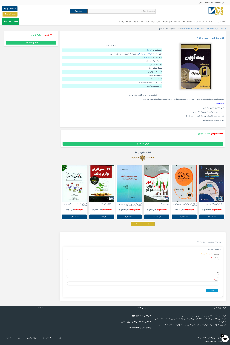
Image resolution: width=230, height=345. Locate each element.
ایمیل (216, 280)
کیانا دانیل (140, 53)
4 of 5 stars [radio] (204, 254)
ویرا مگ (59, 337)
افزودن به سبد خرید (142, 143)
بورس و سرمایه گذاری (153, 21)
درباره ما (18, 337)
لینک (184, 325)
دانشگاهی (210, 21)
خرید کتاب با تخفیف (211, 28)
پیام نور (121, 21)
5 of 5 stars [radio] (202, 254)
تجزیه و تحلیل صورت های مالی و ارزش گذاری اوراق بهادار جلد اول (130, 205)
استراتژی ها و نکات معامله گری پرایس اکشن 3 (75, 205)
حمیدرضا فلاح (147, 57)
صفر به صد (209, 341)
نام (217, 272)
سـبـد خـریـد (11, 14)
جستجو (79, 11)
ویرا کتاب (223, 28)
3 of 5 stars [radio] (207, 254)
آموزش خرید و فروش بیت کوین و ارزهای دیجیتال (185, 205)
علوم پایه (178, 21)
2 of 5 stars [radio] (209, 254)
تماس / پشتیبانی (12, 21)
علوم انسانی (188, 21)
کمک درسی (139, 21)
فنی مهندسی (200, 21)
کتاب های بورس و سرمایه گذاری (192, 28)
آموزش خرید (46, 337)
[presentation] (149, 223)
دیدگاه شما (214, 258)
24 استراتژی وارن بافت (107, 204)
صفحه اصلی (222, 21)
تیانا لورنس (148, 53)
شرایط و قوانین (32, 337)
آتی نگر (149, 50)
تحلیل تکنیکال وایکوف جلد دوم (215, 204)
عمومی (129, 21)
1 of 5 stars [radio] (212, 254)
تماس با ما (7, 337)
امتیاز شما (216, 254)
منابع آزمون (168, 21)
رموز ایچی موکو (165, 204)
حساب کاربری (11, 8)
